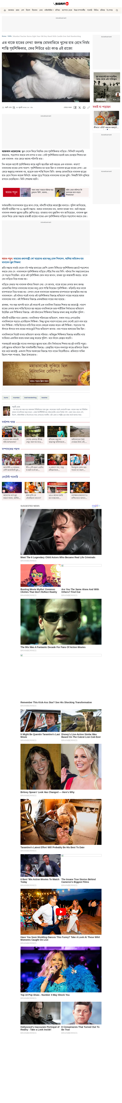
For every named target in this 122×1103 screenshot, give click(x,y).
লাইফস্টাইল (48, 10)
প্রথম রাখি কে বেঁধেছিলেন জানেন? (33, 497)
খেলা (41, 10)
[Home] (61, 3)
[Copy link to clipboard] (88, 108)
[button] (53, 10)
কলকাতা (11, 10)
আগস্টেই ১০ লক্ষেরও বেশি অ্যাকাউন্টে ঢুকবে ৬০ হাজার (11, 470)
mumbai (16, 398)
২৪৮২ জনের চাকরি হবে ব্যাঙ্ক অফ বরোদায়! (56, 498)
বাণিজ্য (57, 10)
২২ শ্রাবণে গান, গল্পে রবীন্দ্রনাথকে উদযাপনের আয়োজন (56, 470)
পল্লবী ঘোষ (8, 107)
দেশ (22, 10)
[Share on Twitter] (79, 108)
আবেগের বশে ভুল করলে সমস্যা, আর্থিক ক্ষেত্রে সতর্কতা (11, 498)
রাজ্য (17, 10)
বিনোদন (34, 10)
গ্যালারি (89, 10)
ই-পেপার (110, 10)
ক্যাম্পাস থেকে (67, 10)
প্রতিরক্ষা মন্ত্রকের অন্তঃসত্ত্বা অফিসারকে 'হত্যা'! (56, 442)
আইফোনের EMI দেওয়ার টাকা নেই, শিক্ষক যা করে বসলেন (79, 442)
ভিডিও (96, 10)
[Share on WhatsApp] (84, 108)
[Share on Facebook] (75, 108)
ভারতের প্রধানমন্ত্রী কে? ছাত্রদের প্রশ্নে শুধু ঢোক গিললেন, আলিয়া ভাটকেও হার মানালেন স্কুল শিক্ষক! (43, 260)
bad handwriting (30, 398)
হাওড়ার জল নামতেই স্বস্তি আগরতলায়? (10, 441)
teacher (44, 398)
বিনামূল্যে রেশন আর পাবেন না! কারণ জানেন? (78, 470)
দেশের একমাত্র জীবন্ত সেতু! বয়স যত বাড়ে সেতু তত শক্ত (34, 442)
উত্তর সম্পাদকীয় (79, 10)
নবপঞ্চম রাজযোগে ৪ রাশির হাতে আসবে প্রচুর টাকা (79, 498)
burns (6, 398)
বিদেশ (28, 10)
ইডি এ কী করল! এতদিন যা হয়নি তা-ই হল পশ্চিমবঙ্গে (34, 470)
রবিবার (102, 10)
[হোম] (5, 10)
